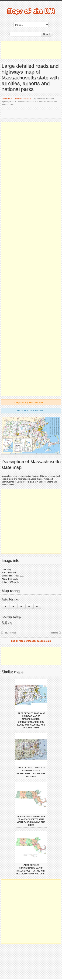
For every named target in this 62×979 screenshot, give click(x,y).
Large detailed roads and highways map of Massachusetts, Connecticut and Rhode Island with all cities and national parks (31, 720)
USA (10, 98)
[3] (21, 606)
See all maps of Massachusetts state (31, 640)
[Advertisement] (31, 50)
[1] (5, 606)
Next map (54, 632)
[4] (29, 606)
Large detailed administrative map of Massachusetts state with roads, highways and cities (31, 869)
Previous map (10, 632)
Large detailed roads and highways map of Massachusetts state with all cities (31, 772)
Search (46, 34)
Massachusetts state (22, 98)
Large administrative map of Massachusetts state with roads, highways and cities (31, 820)
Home (4, 98)
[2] (13, 606)
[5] (37, 606)
